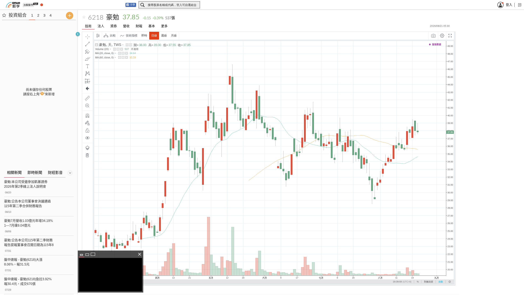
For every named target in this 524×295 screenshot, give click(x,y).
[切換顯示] (70, 172)
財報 (139, 26)
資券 (113, 26)
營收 (126, 26)
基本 (151, 26)
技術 (88, 26)
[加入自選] (84, 17)
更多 (164, 26)
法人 (101, 26)
